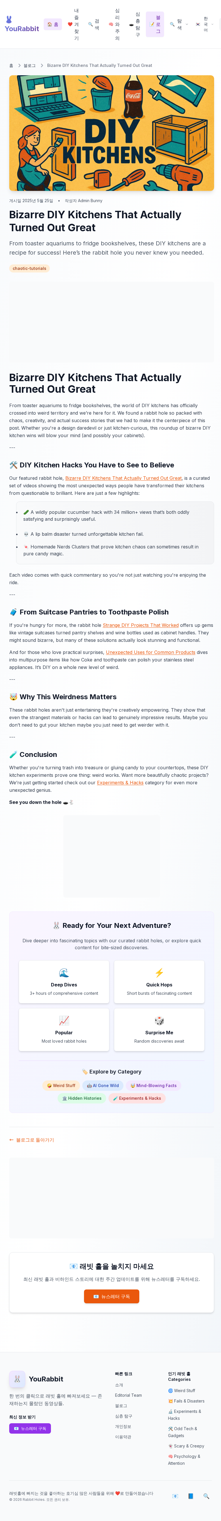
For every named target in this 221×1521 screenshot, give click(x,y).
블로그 (30, 65)
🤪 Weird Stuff (61, 1085)
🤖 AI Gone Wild (103, 1085)
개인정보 (123, 1426)
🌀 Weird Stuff (181, 1390)
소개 (119, 1384)
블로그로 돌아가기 (35, 1140)
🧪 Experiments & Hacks (137, 1098)
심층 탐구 (123, 1415)
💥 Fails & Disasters (186, 1400)
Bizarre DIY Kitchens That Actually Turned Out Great (123, 478)
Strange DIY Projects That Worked (141, 625)
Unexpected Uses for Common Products (150, 652)
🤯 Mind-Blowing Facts (153, 1085)
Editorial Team (128, 1395)
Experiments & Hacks (120, 782)
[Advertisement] (111, 322)
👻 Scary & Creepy (186, 1445)
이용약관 (123, 1436)
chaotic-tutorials (29, 268)
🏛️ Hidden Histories (82, 1098)
